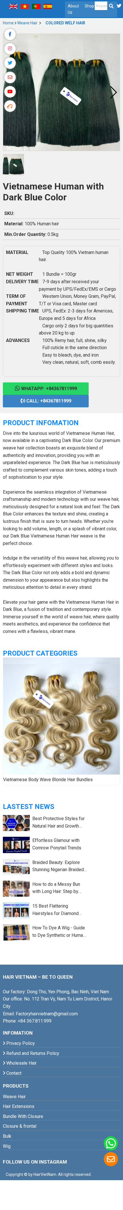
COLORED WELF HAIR (65, 23)
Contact (13, 1073)
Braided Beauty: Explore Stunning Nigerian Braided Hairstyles (58, 866)
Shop (89, 6)
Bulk (7, 1136)
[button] (113, 92)
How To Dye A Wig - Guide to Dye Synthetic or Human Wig (58, 932)
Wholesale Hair (21, 1063)
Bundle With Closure (23, 1116)
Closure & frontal (19, 1126)
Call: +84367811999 (48, 401)
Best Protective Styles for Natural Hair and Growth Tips (58, 823)
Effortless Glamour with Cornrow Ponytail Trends (56, 844)
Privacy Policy (20, 1043)
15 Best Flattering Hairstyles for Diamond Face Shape (55, 910)
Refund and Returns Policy (32, 1053)
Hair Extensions (18, 1106)
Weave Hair (27, 23)
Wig (7, 1146)
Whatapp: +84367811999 (48, 388)
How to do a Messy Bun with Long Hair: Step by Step (56, 888)
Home (8, 23)
